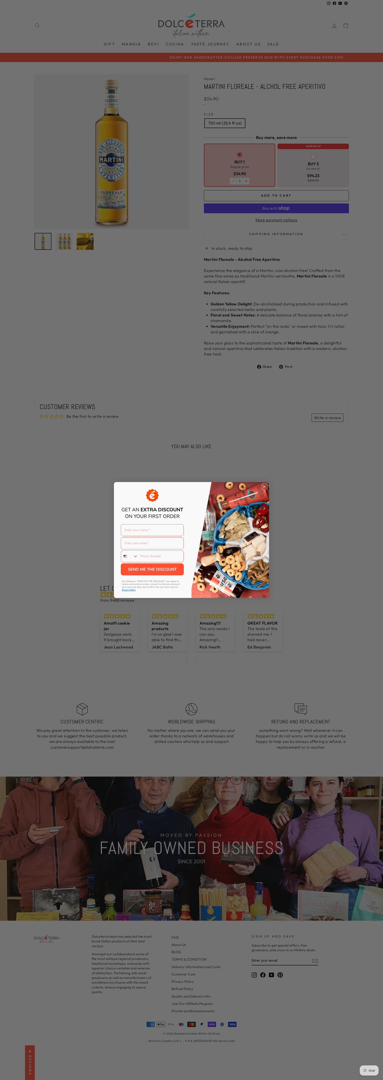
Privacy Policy (129, 590)
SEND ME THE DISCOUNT (152, 569)
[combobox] (129, 556)
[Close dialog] (264, 486)
